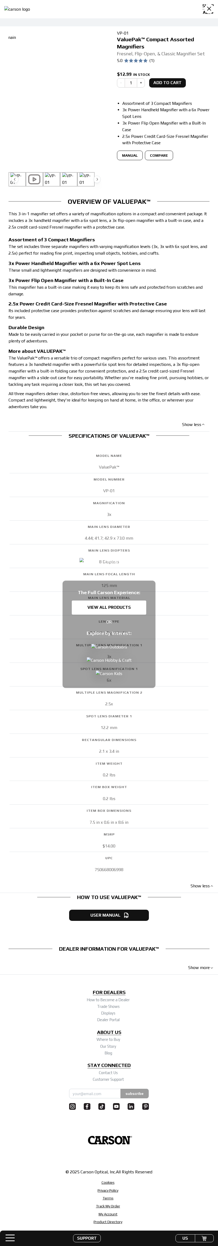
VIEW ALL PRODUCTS (109, 607)
